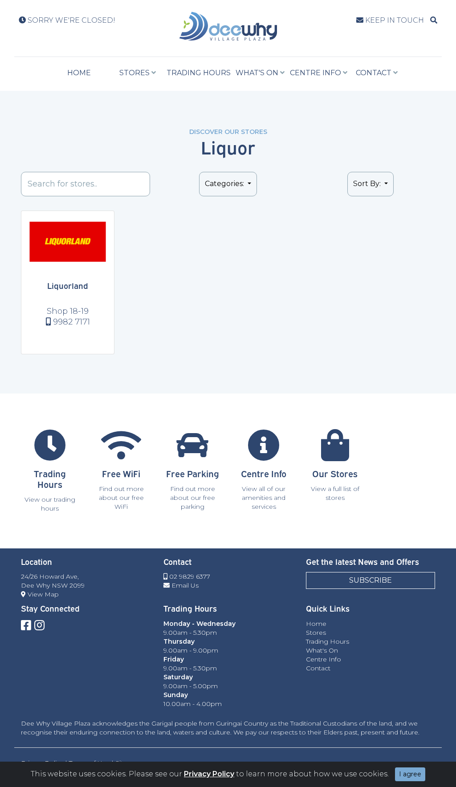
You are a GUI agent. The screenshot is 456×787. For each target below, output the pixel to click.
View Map (42, 594)
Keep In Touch (393, 20)
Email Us (184, 585)
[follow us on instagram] (39, 625)
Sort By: (368, 183)
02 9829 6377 (188, 576)
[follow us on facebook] (26, 625)
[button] (433, 20)
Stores (134, 73)
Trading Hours (199, 73)
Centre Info (315, 73)
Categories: (225, 183)
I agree (410, 774)
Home (79, 73)
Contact (373, 73)
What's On (257, 73)
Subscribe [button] (370, 580)
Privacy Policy (209, 774)
